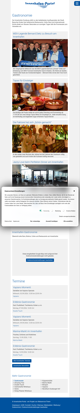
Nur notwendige (35, 221)
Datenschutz (8, 221)
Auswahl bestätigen (52, 221)
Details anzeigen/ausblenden (67, 216)
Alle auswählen (68, 221)
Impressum (16, 221)
